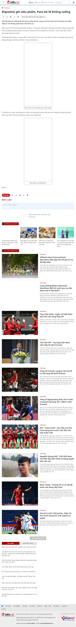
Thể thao (7, 8)
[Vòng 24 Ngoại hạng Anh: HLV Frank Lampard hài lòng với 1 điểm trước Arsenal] (20, 408)
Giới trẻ (39, 606)
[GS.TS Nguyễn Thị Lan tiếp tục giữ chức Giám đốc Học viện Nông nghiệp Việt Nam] (65, 232)
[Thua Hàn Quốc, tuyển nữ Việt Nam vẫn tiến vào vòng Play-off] (20, 323)
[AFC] (20, 437)
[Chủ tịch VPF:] (20, 351)
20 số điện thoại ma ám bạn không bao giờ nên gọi (18, 567)
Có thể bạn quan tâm (10, 224)
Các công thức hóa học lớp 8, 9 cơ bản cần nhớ (16, 571)
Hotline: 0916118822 (48, 2)
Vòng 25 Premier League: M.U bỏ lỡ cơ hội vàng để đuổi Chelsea (56, 372)
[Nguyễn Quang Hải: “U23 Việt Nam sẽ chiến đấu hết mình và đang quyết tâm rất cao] (20, 465)
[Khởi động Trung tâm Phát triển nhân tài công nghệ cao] (28, 232)
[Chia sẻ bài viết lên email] (10, 16)
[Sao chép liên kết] (14, 16)
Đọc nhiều (11, 543)
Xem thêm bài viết (38, 538)
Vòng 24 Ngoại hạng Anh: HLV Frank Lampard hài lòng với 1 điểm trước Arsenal (56, 402)
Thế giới (24, 606)
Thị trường (16, 606)
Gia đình (32, 606)
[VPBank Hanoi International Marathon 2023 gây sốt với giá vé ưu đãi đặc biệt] (20, 266)
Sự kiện (3, 609)
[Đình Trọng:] (20, 493)
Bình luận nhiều (28, 543)
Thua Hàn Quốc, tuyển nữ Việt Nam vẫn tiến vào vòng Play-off (56, 315)
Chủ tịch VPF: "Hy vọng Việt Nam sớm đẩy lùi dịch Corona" (55, 343)
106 (34, 571)
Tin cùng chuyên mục (11, 251)
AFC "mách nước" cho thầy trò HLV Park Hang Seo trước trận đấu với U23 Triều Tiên (56, 430)
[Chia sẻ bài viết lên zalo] (7, 16)
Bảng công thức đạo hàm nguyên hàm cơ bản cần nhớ (19, 547)
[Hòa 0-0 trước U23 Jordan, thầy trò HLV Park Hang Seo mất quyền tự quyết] (20, 522)
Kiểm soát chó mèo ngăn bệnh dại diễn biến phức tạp (18, 583)
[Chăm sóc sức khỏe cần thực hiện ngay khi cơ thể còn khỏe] (47, 232)
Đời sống (8, 606)
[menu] (3, 2)
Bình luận (6, 195)
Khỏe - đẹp (47, 606)
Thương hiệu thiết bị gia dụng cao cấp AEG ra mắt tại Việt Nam (10, 242)
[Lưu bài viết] (18, 16)
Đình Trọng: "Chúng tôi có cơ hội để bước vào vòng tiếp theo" (56, 486)
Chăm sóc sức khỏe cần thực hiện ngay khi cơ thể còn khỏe (47, 242)
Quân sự (64, 606)
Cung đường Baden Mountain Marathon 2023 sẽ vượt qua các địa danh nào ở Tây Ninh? (56, 288)
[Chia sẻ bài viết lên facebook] (3, 16)
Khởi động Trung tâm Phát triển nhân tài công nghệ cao (28, 242)
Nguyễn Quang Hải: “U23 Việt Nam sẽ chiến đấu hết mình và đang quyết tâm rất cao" (57, 458)
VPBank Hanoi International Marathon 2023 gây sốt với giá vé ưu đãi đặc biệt (56, 259)
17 (14, 562)
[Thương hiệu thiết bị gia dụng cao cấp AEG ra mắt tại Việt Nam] (10, 232)
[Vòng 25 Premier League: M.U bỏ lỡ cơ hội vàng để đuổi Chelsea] (20, 380)
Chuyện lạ (56, 606)
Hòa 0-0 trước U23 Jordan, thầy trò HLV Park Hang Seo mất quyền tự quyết (55, 515)
